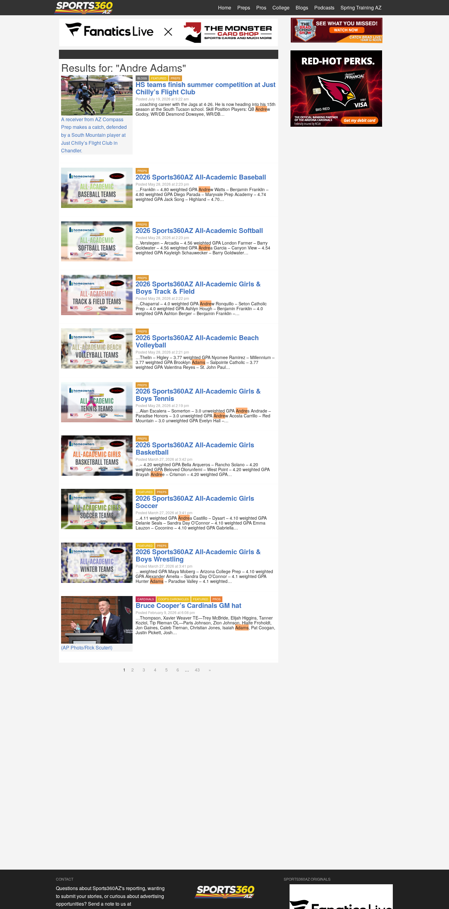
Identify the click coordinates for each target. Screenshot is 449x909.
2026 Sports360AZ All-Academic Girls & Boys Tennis (198, 394)
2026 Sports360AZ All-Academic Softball (199, 230)
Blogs (302, 7)
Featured (158, 78)
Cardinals (145, 599)
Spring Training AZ (361, 7)
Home (224, 7)
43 (197, 670)
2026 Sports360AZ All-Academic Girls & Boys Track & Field (198, 287)
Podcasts (324, 7)
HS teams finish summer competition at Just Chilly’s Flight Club (206, 87)
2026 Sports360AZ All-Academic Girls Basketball (195, 448)
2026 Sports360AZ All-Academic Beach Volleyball (197, 341)
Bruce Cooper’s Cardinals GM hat (188, 605)
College (281, 7)
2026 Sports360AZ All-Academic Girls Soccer (195, 501)
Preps (243, 7)
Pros (261, 7)
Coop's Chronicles (173, 599)
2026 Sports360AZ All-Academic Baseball (201, 177)
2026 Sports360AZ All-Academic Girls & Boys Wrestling (198, 555)
